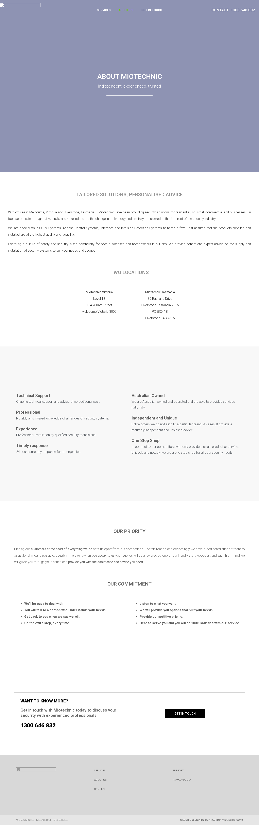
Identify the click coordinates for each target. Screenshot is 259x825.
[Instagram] (52, 797)
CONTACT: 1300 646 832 (233, 10)
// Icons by (208, 820)
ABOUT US (126, 10)
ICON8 (239, 820)
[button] (185, 713)
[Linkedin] (22, 797)
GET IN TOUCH (151, 10)
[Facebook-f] (37, 797)
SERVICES (104, 10)
